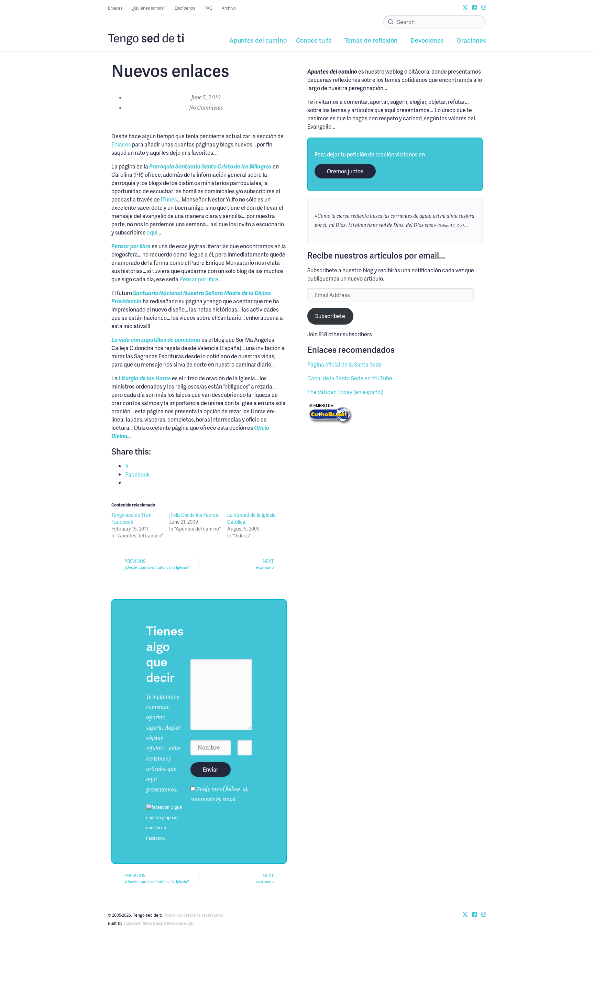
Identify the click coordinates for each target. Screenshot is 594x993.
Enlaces (115, 8)
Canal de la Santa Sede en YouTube (349, 378)
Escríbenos (185, 8)
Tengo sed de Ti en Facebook (131, 518)
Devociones (427, 40)
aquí (152, 232)
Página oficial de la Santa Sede (344, 364)
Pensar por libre (198, 279)
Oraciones (471, 40)
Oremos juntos (345, 171)
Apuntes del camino (258, 40)
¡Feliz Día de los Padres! (194, 515)
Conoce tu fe (314, 40)
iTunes (169, 199)
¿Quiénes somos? (148, 8)
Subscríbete (330, 316)
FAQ (208, 8)
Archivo (229, 8)
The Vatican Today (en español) (345, 392)
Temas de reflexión (371, 40)
